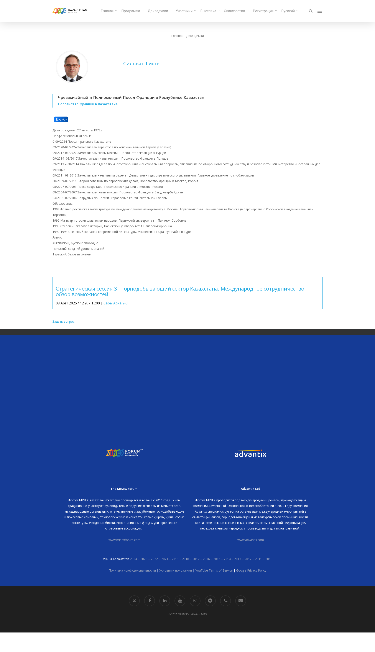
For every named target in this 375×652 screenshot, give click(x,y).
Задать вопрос (63, 321)
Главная (177, 36)
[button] (320, 11)
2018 (185, 559)
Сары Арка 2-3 (116, 303)
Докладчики (195, 36)
